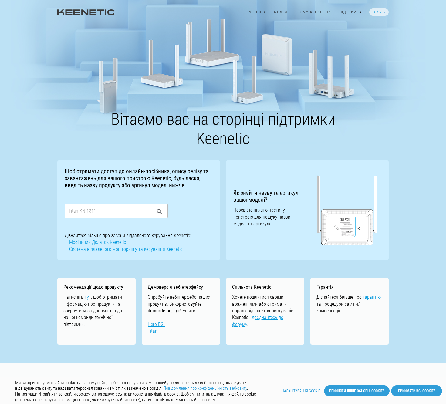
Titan (152, 331)
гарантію (372, 297)
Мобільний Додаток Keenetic (97, 242)
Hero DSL (156, 324)
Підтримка (351, 12)
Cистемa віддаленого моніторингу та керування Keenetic (125, 249)
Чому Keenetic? (314, 12)
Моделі (281, 12)
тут (88, 297)
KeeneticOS (253, 12)
